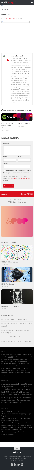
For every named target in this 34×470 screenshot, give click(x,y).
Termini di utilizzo (25, 178)
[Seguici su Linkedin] (25, 194)
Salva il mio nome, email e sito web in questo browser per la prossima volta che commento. (17, 172)
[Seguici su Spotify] (31, 194)
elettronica (25, 386)
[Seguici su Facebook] (22, 194)
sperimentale (6, 402)
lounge (7, 395)
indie (7, 391)
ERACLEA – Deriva (7, 284)
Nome (5, 156)
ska (26, 400)
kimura (27, 392)
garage (14, 389)
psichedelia (23, 397)
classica (29, 384)
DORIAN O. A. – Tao (15, 337)
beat (7, 384)
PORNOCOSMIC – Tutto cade (11, 306)
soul (28, 400)
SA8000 (10, 357)
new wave (18, 394)
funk (6, 389)
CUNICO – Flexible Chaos (9, 262)
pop (8, 397)
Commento (6, 144)
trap (20, 402)
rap (4, 400)
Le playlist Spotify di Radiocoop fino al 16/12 (7, 125)
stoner (13, 402)
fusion (9, 389)
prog (17, 397)
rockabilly (22, 400)
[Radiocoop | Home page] (11, 2)
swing (16, 402)
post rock (13, 397)
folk (3, 389)
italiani (18, 391)
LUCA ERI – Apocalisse (23, 123)
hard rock (25, 389)
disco (19, 387)
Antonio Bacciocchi (9, 18)
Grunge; (18, 389)
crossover (9, 387)
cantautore (21, 383)
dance (15, 386)
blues (11, 384)
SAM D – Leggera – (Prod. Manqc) (21, 341)
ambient (3, 384)
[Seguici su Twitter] (28, 194)
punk (29, 397)
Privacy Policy (14, 178)
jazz (24, 392)
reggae (13, 400)
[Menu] (31, 2)
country (3, 387)
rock (18, 399)
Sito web (5, 163)
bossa (14, 384)
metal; (11, 395)
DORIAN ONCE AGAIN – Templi (18, 319)
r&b (2, 400)
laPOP (3, 395)
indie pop (12, 392)
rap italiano (8, 400)
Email (20, 156)
